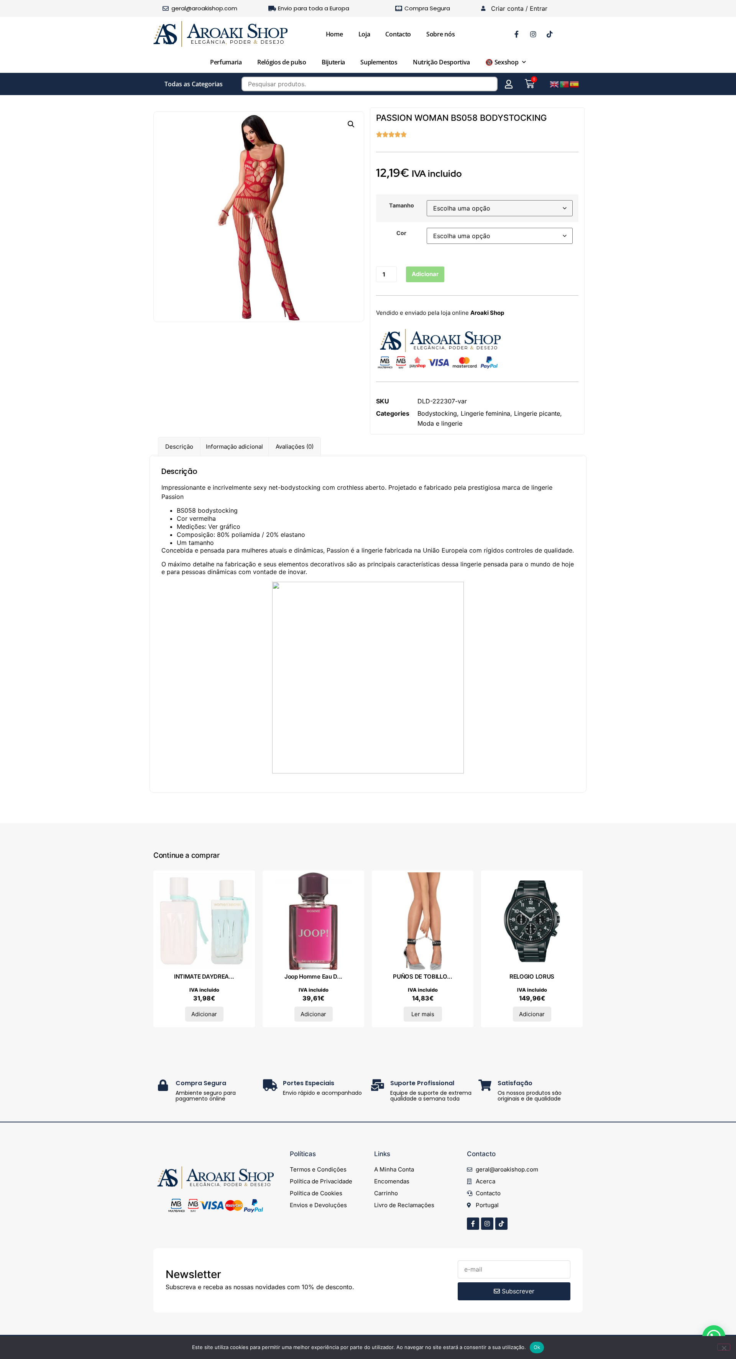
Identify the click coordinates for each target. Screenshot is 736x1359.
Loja (364, 34)
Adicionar (425, 274)
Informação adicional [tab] (234, 446)
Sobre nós (440, 34)
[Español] (575, 83)
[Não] (723, 1347)
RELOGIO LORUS (531, 976)
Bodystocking (437, 413)
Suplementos (379, 62)
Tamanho (401, 205)
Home (334, 34)
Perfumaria (226, 62)
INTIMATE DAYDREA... (204, 976)
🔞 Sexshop (501, 62)
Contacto (398, 34)
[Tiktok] (501, 1224)
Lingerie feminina (485, 413)
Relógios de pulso (281, 62)
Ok (537, 1347)
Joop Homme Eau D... (313, 976)
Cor (401, 233)
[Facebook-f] (473, 1224)
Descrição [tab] (179, 446)
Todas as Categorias (193, 84)
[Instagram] (487, 1224)
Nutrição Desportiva (441, 62)
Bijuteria (333, 62)
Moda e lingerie (439, 423)
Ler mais (422, 1014)
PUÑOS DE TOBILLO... (422, 976)
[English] (555, 83)
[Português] (565, 83)
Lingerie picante (537, 413)
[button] (351, 124)
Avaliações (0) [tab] (295, 446)
